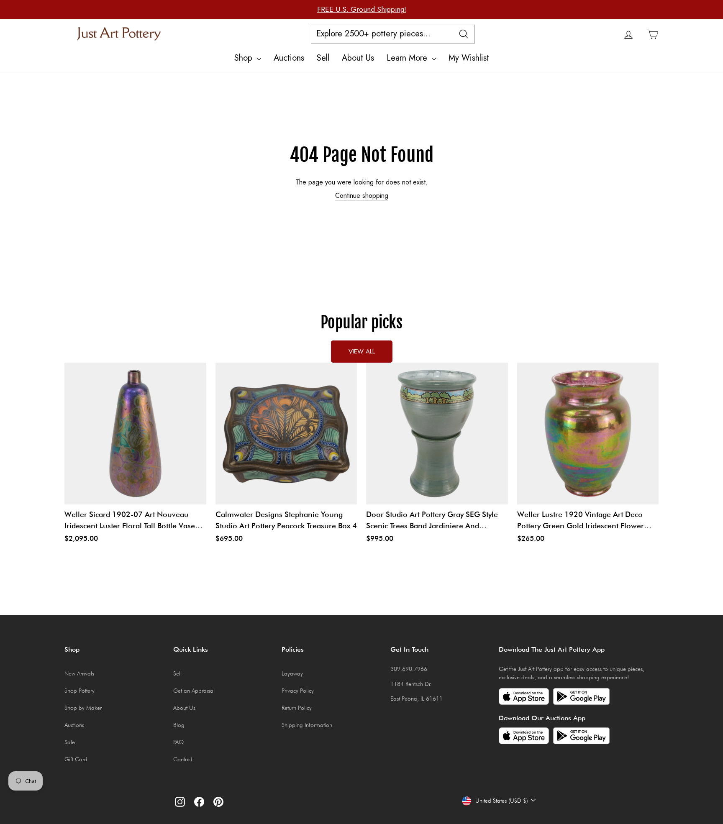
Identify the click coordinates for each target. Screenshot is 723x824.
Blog (179, 725)
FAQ (178, 742)
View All (362, 351)
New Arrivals (79, 673)
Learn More (408, 58)
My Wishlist (469, 58)
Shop (244, 58)
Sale (69, 742)
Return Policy (297, 707)
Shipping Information (307, 725)
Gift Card (75, 759)
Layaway (292, 673)
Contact (182, 759)
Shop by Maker (83, 707)
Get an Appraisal (194, 690)
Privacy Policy (298, 690)
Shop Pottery (79, 690)
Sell (323, 58)
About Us (358, 58)
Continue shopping (361, 195)
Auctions (289, 58)
